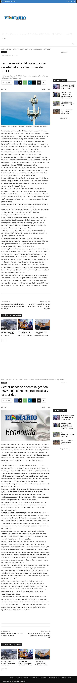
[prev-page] (2, 340)
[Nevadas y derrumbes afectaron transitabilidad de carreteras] (9, 324)
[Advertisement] (52, 18)
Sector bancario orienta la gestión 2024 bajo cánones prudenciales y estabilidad (12, 306)
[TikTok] (71, 1)
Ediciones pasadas (53, 677)
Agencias (63, 677)
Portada (12, 677)
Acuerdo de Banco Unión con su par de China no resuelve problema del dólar (38, 306)
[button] (73, 43)
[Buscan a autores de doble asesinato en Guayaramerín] (56, 111)
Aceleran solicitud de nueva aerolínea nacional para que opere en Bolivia (25, 333)
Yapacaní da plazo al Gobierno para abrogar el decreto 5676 (67, 103)
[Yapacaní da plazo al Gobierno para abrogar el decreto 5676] (56, 103)
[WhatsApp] (25, 83)
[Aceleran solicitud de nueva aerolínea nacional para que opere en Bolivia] (25, 324)
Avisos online (42, 677)
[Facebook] (66, 1)
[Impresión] (39, 83)
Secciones (8, 49)
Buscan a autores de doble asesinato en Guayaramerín (66, 111)
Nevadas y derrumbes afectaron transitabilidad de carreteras (8, 333)
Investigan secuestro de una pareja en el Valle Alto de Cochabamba (68, 86)
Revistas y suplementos (30, 677)
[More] (44, 83)
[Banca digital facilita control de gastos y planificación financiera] (42, 324)
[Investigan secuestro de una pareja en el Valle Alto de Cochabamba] (56, 86)
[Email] (34, 83)
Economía (15, 49)
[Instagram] (69, 1)
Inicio (2, 49)
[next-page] (6, 340)
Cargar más (63, 118)
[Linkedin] (30, 83)
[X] (74, 1)
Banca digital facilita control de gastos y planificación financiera (41, 333)
